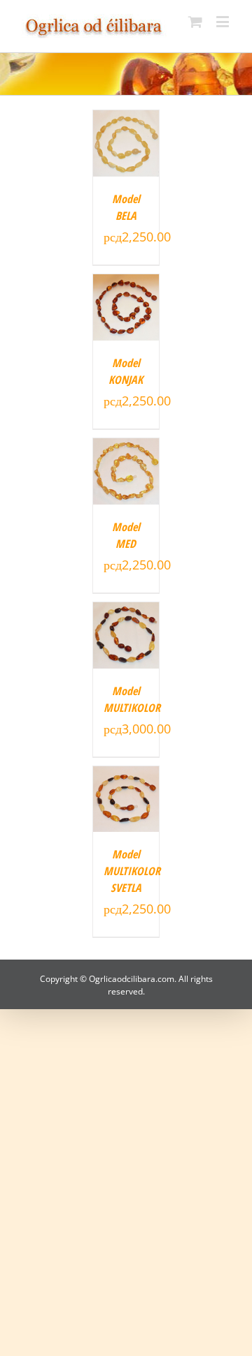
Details (126, 145)
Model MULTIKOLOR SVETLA (132, 871)
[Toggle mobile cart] (195, 21)
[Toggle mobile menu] (223, 21)
